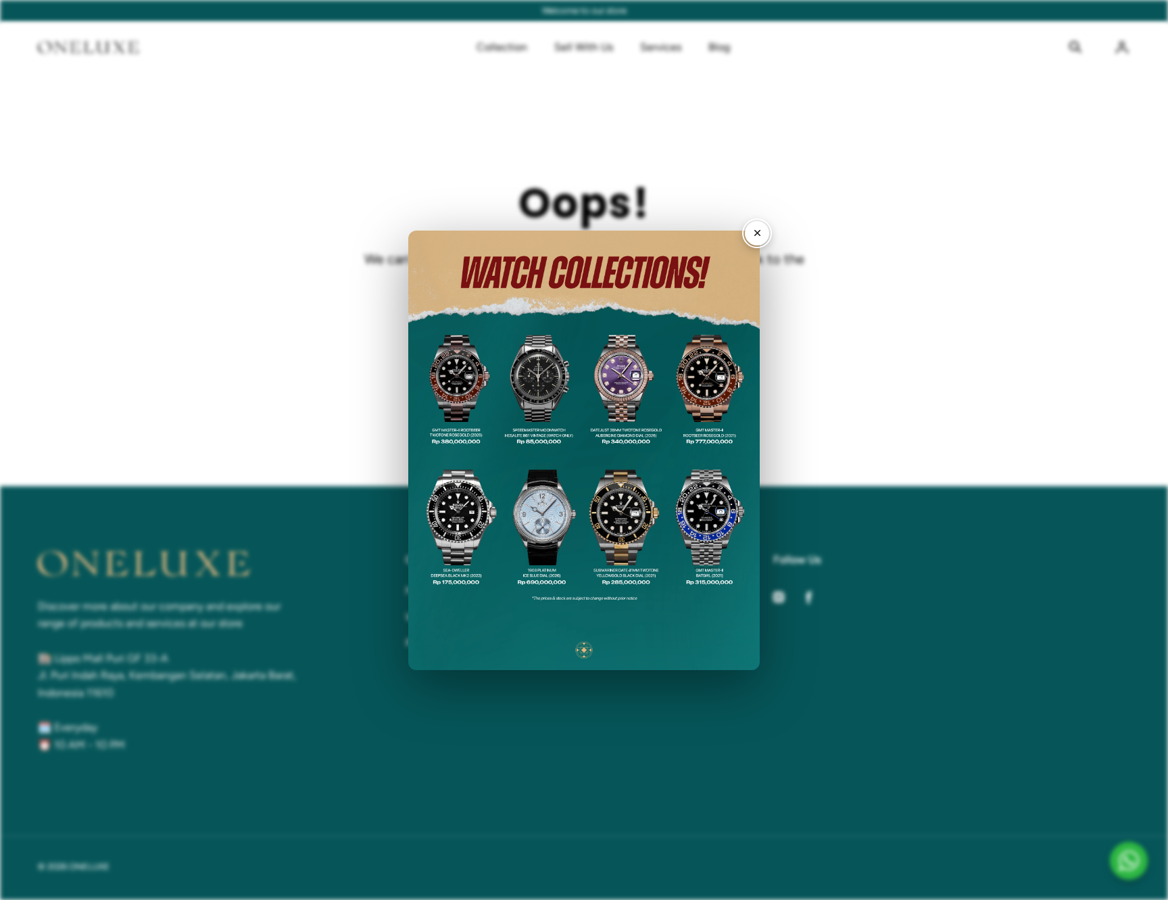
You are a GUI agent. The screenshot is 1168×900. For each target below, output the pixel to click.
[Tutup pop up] (757, 233)
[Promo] (584, 450)
